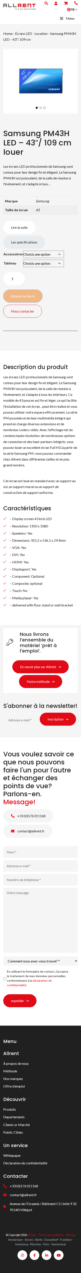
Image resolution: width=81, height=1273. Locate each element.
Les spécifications (24, 242)
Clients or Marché (16, 1125)
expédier (17, 1000)
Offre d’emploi (14, 1086)
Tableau (9, 263)
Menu (70, 18)
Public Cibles (13, 1132)
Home (8, 33)
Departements (14, 1117)
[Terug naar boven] (72, 1264)
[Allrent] (19, 6)
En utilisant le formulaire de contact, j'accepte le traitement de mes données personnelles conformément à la (37, 978)
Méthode (10, 1071)
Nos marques (13, 1078)
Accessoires (13, 254)
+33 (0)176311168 (31, 816)
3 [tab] (44, 108)
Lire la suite (19, 227)
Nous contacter (22, 311)
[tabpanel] (40, 81)
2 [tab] (41, 108)
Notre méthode (38, 681)
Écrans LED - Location (31, 33)
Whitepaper (12, 1155)
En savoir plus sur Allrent (38, 667)
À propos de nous (16, 1063)
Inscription (56, 719)
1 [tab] (37, 108)
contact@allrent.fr (30, 831)
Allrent (31, 1235)
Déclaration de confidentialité (25, 1163)
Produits (9, 1109)
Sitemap (70, 1235)
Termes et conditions (51, 1235)
